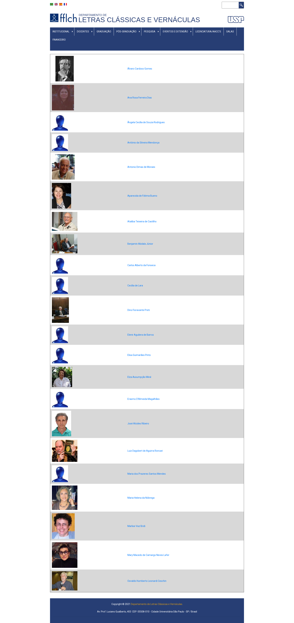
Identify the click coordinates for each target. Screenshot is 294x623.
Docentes (83, 31)
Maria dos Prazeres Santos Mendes (146, 473)
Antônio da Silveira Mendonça (143, 142)
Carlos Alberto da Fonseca (141, 265)
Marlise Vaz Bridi (136, 526)
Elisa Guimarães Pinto (139, 355)
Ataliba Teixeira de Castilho (142, 221)
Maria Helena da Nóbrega (140, 497)
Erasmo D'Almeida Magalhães (143, 399)
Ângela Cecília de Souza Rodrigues (146, 122)
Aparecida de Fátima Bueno (142, 195)
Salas (230, 31)
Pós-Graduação (126, 31)
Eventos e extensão (175, 31)
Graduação (104, 31)
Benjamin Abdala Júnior (140, 243)
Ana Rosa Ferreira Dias (139, 97)
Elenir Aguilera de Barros (140, 334)
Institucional (61, 31)
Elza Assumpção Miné (139, 377)
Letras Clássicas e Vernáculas (139, 20)
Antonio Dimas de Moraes (141, 167)
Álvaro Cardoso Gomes (139, 68)
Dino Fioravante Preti (138, 310)
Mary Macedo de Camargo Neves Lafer (148, 555)
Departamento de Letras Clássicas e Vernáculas (156, 604)
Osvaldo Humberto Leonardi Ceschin (146, 581)
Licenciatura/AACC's (208, 31)
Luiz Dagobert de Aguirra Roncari (145, 450)
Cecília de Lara (135, 285)
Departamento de (93, 15)
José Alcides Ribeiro (138, 423)
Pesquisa (149, 31)
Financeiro (59, 39)
